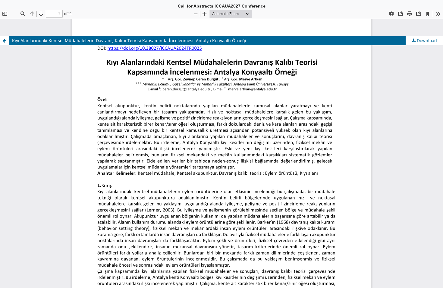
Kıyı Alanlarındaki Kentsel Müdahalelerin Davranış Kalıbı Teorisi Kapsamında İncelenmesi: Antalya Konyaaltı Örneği (129, 40)
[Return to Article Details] (4, 40)
